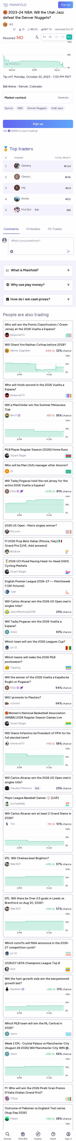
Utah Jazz (57, 108)
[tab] (11, 229)
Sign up (65, 4)
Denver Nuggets (37, 108)
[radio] (44, 37)
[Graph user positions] (36, 37)
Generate (63, 97)
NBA (20, 108)
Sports (9, 108)
